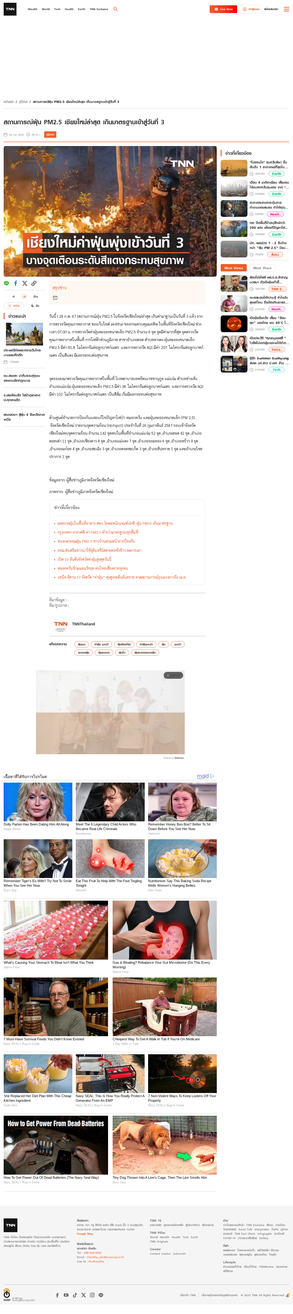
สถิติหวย (228, 1271)
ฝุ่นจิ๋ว (122, 652)
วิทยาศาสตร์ (229, 1229)
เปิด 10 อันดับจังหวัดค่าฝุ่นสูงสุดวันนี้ (84, 559)
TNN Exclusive (255, 1225)
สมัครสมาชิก (271, 9)
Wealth (164, 1237)
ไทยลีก (273, 1254)
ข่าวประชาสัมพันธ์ (247, 1238)
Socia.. (276, 349)
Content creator (160, 1253)
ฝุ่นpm (81, 644)
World (154, 1237)
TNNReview (266, 1266)
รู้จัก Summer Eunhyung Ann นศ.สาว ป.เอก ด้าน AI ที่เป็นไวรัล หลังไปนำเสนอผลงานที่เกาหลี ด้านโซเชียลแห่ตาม (269, 360)
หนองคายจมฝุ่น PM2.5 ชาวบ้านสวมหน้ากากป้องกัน (96, 541)
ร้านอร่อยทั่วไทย (232, 1266)
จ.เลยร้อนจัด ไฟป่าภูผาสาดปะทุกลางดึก (22, 397)
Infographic (265, 1233)
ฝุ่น (163, 644)
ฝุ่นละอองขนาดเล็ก (145, 652)
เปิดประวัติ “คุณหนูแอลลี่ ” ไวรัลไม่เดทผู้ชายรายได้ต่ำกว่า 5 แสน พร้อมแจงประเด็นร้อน (269, 340)
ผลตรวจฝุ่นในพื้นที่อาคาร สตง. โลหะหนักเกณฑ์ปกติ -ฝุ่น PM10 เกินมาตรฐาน (115, 523)
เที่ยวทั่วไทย (250, 1266)
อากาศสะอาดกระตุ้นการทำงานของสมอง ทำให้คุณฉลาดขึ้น (267, 205)
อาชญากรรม (262, 1229)
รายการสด (155, 1225)
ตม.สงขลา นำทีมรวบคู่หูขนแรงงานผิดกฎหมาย (22, 378)
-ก (13, 296)
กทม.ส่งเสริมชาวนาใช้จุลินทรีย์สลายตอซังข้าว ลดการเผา (99, 550)
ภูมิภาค (23, 102)
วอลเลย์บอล (230, 1254)
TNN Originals (159, 1241)
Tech (276, 370)
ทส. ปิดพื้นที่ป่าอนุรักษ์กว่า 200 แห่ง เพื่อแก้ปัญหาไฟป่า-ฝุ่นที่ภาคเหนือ (267, 225)
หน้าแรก (9, 102)
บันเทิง (274, 1229)
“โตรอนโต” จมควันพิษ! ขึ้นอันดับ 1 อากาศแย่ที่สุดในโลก (268, 165)
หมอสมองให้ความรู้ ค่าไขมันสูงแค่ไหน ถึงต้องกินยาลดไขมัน (269, 300)
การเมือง (280, 1225)
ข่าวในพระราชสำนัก (233, 1225)
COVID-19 (229, 1238)
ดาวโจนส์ (279, 1233)
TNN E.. (277, 289)
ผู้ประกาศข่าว (193, 1225)
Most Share (262, 268)
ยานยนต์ (227, 1233)
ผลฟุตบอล (229, 1250)
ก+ (36, 296)
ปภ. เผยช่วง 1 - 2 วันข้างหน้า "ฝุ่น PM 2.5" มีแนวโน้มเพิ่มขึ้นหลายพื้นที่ (268, 246)
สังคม (275, 254)
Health (176, 1237)
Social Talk (245, 1229)
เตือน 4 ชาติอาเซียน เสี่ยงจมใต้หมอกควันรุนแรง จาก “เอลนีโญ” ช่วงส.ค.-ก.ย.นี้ (269, 185)
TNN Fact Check (244, 1233)
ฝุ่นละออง (104, 652)
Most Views (234, 268)
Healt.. (275, 214)
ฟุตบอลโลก (260, 1254)
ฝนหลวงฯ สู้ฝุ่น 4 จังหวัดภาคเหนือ (24, 417)
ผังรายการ (208, 1225)
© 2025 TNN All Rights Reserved (262, 1295)
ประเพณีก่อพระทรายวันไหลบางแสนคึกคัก (22, 352)
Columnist (179, 1253)
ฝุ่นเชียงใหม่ (124, 644)
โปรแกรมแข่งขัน (246, 1250)
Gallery (263, 1238)
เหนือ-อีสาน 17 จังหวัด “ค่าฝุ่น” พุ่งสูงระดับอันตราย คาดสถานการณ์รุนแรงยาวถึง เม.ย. (122, 577)
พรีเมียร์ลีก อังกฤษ (268, 1250)
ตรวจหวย (281, 1266)
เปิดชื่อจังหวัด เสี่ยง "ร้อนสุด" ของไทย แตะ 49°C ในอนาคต (269, 320)
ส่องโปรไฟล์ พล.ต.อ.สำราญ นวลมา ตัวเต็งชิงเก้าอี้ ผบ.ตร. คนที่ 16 (269, 280)
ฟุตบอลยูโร (245, 1254)
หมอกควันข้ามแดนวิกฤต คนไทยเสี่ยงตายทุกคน (93, 568)
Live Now (226, 9)
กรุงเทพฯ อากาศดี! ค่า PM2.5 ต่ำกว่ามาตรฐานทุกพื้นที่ (98, 532)
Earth (276, 174)
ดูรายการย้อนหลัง (173, 1225)
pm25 (177, 644)
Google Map (85, 1233)
